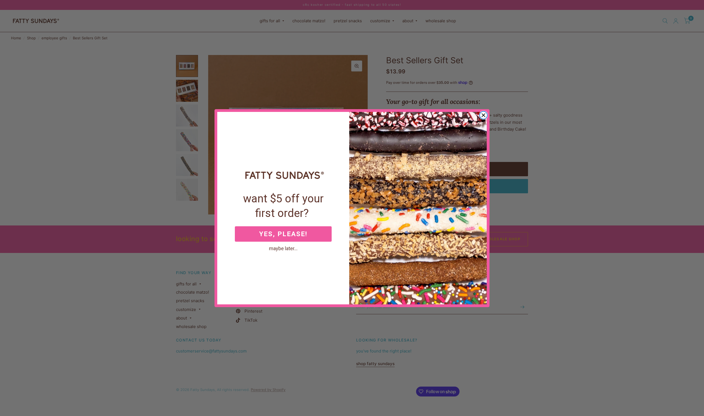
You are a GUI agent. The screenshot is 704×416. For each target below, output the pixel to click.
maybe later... (283, 248)
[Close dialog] (483, 115)
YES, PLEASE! (283, 234)
